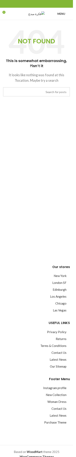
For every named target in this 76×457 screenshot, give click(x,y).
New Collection (56, 395)
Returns (61, 339)
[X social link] (41, 4)
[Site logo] (36, 13)
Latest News (58, 359)
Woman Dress (56, 401)
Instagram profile (54, 388)
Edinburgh (59, 289)
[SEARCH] (7, 92)
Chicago (60, 303)
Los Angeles (58, 296)
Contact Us (58, 352)
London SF (59, 282)
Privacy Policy (56, 332)
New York (60, 276)
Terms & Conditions (53, 346)
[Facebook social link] (46, 4)
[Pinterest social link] (36, 4)
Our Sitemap (58, 366)
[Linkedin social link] (31, 4)
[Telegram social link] (26, 4)
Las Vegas (59, 310)
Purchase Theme (55, 422)
